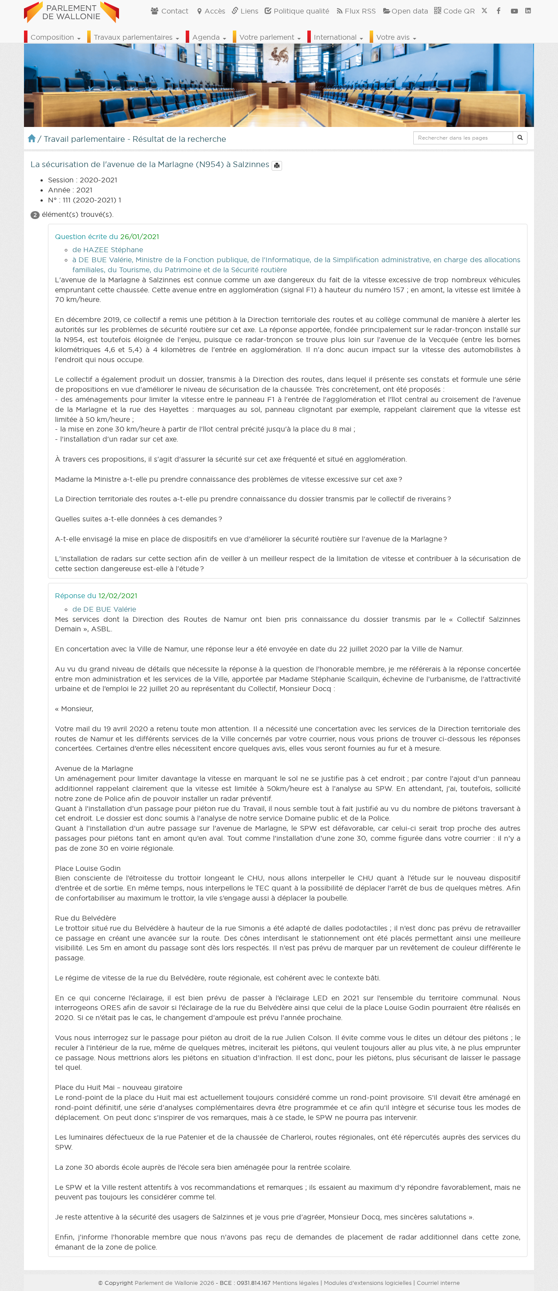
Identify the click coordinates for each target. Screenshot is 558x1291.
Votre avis (394, 37)
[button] (520, 137)
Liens (248, 11)
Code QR (458, 11)
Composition (53, 37)
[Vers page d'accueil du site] (71, 11)
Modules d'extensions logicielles (368, 1282)
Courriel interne (438, 1282)
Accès (214, 11)
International (336, 37)
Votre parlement (267, 37)
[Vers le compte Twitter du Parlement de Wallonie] (484, 11)
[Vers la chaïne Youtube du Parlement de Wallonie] (514, 11)
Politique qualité (300, 11)
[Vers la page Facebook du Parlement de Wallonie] (499, 11)
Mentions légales (295, 1282)
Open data (409, 11)
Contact (173, 11)
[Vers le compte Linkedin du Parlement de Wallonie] (528, 11)
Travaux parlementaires (134, 37)
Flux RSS (360, 11)
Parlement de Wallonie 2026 (174, 1282)
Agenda (207, 37)
